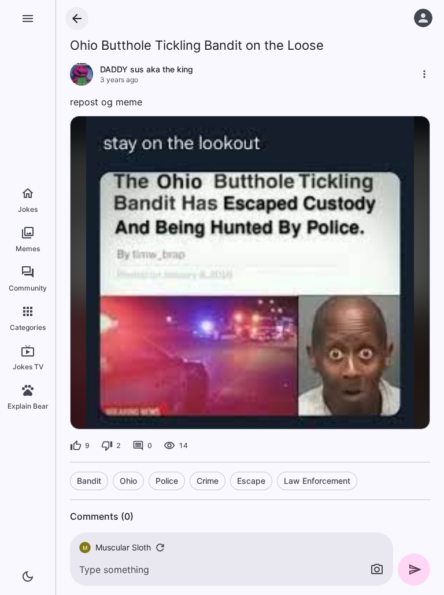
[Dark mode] (27, 576)
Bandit (89, 481)
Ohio (128, 481)
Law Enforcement (317, 481)
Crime (208, 481)
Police (167, 481)
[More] (424, 74)
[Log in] (423, 18)
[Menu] (27, 18)
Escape (251, 481)
